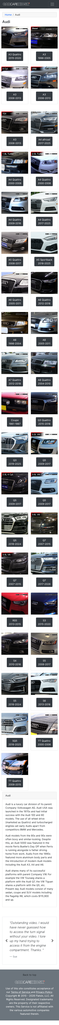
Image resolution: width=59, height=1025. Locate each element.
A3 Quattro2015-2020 (14, 56)
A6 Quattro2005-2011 (14, 301)
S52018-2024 (14, 702)
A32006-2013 (14, 96)
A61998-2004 (14, 341)
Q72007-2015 (44, 542)
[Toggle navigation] (52, 4)
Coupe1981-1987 (15, 422)
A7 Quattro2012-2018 (14, 381)
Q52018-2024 (14, 542)
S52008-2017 (44, 662)
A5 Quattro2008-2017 (14, 261)
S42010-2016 (15, 662)
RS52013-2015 (15, 622)
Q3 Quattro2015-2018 (44, 422)
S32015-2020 (44, 622)
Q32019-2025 (14, 462)
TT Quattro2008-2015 (14, 782)
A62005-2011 (44, 341)
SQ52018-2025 (14, 742)
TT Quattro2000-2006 (44, 742)
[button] (6, 940)
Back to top (29, 974)
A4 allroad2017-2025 (44, 141)
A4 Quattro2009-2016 (14, 221)
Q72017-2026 (44, 582)
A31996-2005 (44, 56)
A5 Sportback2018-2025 (44, 261)
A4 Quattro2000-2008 (14, 181)
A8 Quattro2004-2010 (44, 381)
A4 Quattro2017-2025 (44, 221)
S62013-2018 (44, 702)
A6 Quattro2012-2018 (44, 301)
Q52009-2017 (44, 462)
